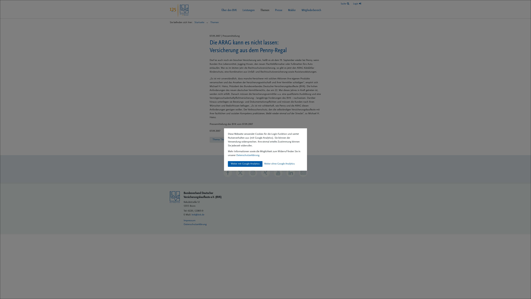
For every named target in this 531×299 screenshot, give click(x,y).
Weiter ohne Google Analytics (279, 164)
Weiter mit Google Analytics (245, 164)
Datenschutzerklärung (247, 155)
